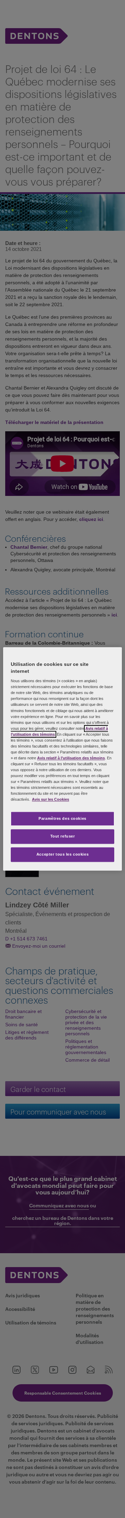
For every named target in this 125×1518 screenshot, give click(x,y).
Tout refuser (62, 836)
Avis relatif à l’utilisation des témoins (71, 758)
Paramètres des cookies (62, 818)
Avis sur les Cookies (50, 800)
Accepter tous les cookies (62, 854)
